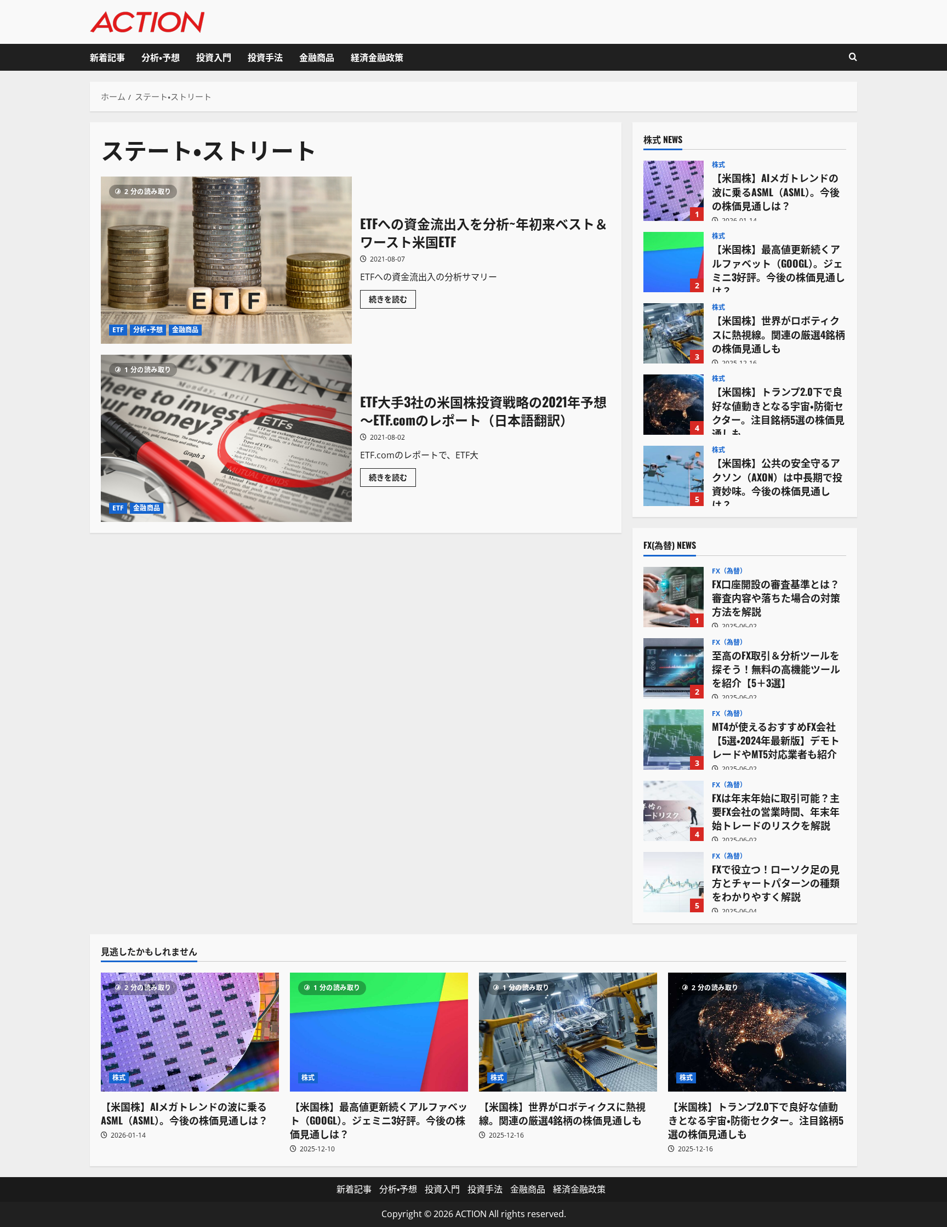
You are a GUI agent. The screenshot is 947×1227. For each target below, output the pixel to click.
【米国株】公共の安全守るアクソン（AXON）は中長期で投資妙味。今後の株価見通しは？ (673, 476)
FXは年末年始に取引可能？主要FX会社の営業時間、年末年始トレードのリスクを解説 (673, 811)
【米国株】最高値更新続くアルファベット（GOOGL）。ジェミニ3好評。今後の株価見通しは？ (673, 262)
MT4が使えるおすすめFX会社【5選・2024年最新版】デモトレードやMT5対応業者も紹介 (673, 739)
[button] (853, 57)
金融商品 (316, 57)
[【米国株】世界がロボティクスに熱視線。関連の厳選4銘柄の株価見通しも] (568, 1032)
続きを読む (392, 301)
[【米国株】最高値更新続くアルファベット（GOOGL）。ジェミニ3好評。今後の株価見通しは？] (379, 1032)
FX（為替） (729, 571)
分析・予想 (160, 57)
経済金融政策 (377, 57)
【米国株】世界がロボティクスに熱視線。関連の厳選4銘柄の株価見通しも (673, 333)
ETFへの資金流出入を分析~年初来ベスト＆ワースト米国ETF (226, 260)
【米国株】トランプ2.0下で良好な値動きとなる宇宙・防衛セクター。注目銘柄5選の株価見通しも (673, 404)
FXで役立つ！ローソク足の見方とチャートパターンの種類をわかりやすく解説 (673, 882)
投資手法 (265, 57)
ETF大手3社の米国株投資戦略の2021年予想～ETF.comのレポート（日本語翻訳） (226, 438)
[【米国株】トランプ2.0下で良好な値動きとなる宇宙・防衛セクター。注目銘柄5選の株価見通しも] (757, 1032)
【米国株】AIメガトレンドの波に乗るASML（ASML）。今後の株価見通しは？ (673, 191)
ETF (118, 329)
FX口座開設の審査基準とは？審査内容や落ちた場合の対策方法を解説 (673, 597)
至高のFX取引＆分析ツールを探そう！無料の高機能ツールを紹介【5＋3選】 (673, 668)
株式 (718, 165)
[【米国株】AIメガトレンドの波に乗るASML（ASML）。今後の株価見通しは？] (190, 1032)
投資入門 (213, 57)
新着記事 (107, 57)
